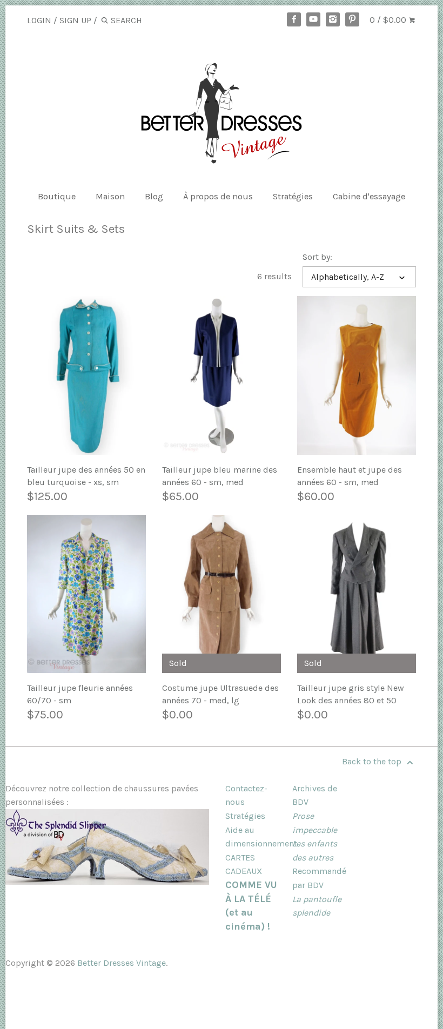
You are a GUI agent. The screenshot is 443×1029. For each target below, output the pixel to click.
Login (39, 20)
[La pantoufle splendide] (107, 882)
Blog (154, 196)
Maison (110, 196)
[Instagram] (333, 19)
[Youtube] (313, 19)
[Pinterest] (352, 19)
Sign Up (75, 20)
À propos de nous (218, 196)
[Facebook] (294, 19)
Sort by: (317, 257)
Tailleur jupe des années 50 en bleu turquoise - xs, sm (86, 476)
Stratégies (293, 196)
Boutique (57, 196)
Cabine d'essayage (369, 196)
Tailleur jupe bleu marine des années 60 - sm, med (219, 476)
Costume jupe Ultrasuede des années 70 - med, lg (220, 694)
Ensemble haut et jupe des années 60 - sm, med (349, 476)
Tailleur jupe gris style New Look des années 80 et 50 (350, 694)
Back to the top (373, 761)
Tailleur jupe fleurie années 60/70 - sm (80, 694)
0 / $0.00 (389, 20)
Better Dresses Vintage (121, 963)
